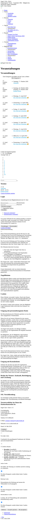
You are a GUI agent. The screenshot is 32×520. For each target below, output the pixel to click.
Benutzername (21, 203)
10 (4, 174)
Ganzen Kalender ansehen (8, 193)
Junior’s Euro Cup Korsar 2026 (16, 36)
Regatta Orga (11, 52)
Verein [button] (6, 11)
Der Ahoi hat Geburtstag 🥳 (21, 97)
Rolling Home (11, 37)
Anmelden (3, 210)
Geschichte (10, 13)
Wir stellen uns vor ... (13, 30)
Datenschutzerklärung (10, 514)
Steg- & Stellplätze (13, 54)
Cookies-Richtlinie (6, 228)
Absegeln (16, 83)
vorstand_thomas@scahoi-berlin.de (14, 420)
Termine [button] (6, 42)
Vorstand (10, 15)
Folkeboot (10, 24)
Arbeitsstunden (12, 60)
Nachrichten (11, 51)
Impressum (7, 512)
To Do (9, 57)
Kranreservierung (12, 48)
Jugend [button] (6, 25)
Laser (9, 22)
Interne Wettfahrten (13, 39)
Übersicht (10, 19)
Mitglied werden (12, 16)
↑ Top (2, 517)
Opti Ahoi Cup (12, 27)
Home (5, 10)
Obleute (10, 58)
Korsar (9, 21)
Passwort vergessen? (9, 213)
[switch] (1, 443)
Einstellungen (4, 226)
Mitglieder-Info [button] (8, 46)
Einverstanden (13, 226)
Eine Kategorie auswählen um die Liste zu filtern (16, 76)
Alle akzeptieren (23, 509)
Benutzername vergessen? (11, 214)
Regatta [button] (6, 33)
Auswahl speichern (12, 509)
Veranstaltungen (12, 43)
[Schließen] (1, 231)
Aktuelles (10, 31)
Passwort (19, 204)
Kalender (10, 45)
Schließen (3, 429)
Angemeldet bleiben (8, 208)
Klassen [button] (6, 18)
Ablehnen (3, 509)
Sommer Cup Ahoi (13, 34)
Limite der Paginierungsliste (8, 152)
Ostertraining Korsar (13, 40)
